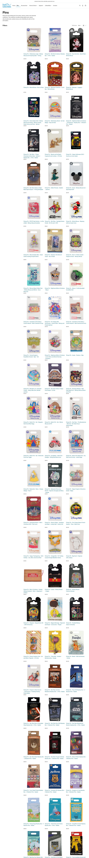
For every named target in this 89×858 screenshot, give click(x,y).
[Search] (79, 5)
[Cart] (85, 5)
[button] (79, 25)
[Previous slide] (47, 40)
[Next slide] (63, 40)
